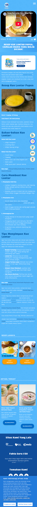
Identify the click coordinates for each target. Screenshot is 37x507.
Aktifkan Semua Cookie (25, 504)
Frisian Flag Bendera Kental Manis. (23, 157)
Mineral (14, 302)
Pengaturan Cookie (9, 504)
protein (8, 298)
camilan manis (27, 74)
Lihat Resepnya (10, 361)
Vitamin (13, 300)
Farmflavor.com (21, 462)
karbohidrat (15, 298)
